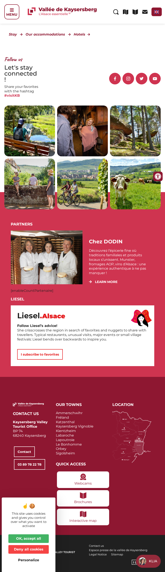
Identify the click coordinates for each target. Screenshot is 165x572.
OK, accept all (28, 538)
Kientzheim (66, 431)
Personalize (28, 560)
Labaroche (65, 435)
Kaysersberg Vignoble (74, 426)
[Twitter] (141, 78)
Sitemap (117, 554)
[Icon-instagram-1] (128, 78)
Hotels (79, 34)
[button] (103, 281)
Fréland (62, 417)
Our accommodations (45, 34)
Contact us (96, 545)
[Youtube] (155, 78)
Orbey (61, 449)
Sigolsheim (65, 453)
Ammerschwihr (69, 413)
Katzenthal (65, 422)
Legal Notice (98, 554)
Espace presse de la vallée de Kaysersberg (118, 550)
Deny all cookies (28, 549)
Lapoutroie (65, 440)
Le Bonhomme (69, 444)
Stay (13, 34)
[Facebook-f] (115, 78)
